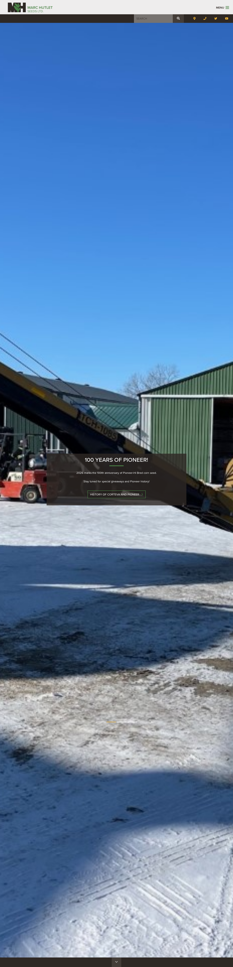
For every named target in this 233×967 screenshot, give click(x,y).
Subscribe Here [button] (114, 494)
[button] (178, 18)
